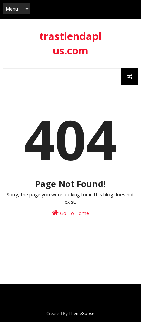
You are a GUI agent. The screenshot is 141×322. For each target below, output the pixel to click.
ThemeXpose (81, 314)
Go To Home (74, 213)
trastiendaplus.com (70, 43)
